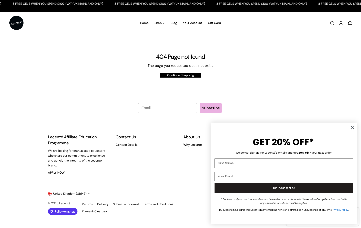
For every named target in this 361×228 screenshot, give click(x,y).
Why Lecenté (192, 145)
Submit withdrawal (126, 204)
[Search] (332, 23)
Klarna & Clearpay (94, 211)
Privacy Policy (340, 209)
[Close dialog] (352, 127)
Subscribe (211, 108)
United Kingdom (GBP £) (69, 194)
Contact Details (126, 145)
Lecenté (64, 203)
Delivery (102, 204)
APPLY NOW (56, 173)
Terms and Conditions (158, 204)
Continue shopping (180, 75)
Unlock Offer (284, 188)
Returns (87, 204)
